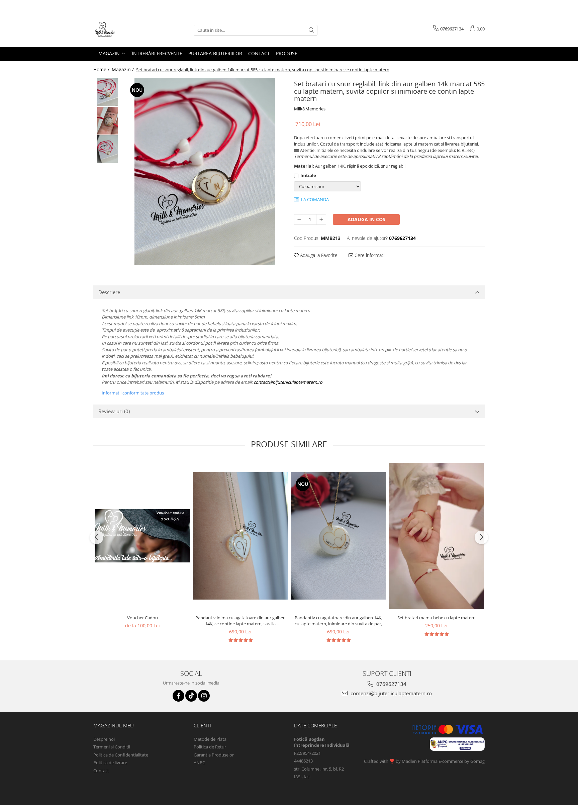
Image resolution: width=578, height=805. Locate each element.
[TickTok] (191, 696)
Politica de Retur (210, 747)
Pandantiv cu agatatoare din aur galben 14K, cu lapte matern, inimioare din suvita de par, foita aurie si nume (338, 621)
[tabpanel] (204, 171)
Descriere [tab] (109, 292)
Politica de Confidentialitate (120, 755)
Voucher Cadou (142, 618)
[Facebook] (178, 696)
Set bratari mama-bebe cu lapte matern (436, 618)
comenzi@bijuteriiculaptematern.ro (390, 693)
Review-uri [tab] (114, 411)
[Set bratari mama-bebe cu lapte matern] (436, 536)
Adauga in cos (366, 219)
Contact (101, 771)
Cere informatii (369, 255)
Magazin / (123, 69)
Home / (102, 69)
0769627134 (390, 684)
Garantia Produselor (214, 755)
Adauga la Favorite (318, 255)
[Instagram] (204, 696)
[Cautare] (311, 30)
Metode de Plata (210, 739)
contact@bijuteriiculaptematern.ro (288, 382)
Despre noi (104, 739)
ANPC (199, 762)
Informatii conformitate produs (133, 393)
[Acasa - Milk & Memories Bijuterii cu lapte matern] (126, 30)
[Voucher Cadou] (142, 536)
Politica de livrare (110, 762)
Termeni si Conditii (111, 747)
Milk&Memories (309, 109)
